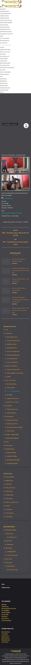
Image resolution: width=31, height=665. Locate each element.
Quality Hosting (6, 587)
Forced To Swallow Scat (13, 351)
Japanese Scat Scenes (13, 398)
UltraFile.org (5, 606)
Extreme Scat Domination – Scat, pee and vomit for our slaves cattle (20, 310)
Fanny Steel (8, 484)
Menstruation (9, 445)
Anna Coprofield (9, 477)
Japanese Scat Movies (11, 366)
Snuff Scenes (8, 562)
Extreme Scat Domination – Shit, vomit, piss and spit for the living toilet (20, 270)
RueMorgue (10, 544)
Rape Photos (8, 540)
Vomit (7, 442)
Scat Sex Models (11, 413)
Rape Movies (8, 548)
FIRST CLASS (10, 431)
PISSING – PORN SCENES (12, 434)
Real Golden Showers (12, 420)
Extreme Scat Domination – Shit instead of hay (20, 280)
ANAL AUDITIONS (11, 452)
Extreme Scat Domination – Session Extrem (19, 289)
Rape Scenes (8, 559)
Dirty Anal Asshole (12, 384)
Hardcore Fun (5, 618)
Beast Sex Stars (6, 632)
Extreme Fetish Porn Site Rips (15, 427)
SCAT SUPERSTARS (12, 358)
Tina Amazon (8, 509)
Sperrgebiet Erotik (12, 347)
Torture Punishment (12, 555)
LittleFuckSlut (9, 491)
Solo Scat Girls (11, 387)
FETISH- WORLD (6, 612)
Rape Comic (10, 533)
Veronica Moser (9, 513)
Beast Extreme (5, 638)
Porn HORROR (5, 610)
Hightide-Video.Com (12, 409)
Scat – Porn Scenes (10, 380)
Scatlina (7, 505)
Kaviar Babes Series (12, 337)
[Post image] (6, 261)
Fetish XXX (4, 616)
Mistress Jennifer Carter (11, 502)
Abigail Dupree (9, 480)
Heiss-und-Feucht (10, 487)
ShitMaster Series (12, 344)
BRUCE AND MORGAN (12, 438)
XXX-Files (4, 604)
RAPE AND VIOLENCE (10, 530)
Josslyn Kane (8, 516)
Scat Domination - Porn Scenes (10, 124)
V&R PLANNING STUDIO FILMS (15, 373)
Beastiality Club (6, 640)
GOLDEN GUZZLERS (12, 463)
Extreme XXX (5, 614)
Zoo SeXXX (5, 634)
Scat (6, 329)
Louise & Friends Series (13, 340)
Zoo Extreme (5, 642)
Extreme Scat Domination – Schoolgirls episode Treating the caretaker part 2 (20, 300)
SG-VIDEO (9, 394)
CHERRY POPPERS (12, 456)
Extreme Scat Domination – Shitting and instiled (19, 260)
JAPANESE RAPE (11, 551)
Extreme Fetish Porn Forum (9, 608)
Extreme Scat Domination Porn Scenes (12, 213)
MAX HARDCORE (9, 449)
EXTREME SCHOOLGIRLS (13, 460)
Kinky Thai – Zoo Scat (13, 402)
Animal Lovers (5, 636)
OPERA (9, 376)
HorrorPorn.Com (13, 569)
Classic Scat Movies (12, 362)
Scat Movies (8, 333)
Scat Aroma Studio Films (13, 369)
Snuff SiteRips (10, 566)
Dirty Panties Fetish (12, 423)
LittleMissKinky (9, 495)
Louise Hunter (9, 498)
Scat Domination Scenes (13, 391)
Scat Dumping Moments (13, 355)
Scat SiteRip (8, 405)
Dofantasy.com (13, 537)
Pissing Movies (9, 416)
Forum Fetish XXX (6, 620)
